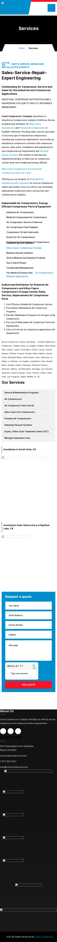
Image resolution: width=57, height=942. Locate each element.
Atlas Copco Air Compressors (19, 412)
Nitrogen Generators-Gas (17, 438)
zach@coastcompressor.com (14, 767)
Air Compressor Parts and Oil (19, 405)
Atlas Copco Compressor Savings (24, 248)
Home (22, 48)
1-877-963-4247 (8, 761)
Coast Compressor (44, 937)
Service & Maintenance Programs (21, 392)
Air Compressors (13, 399)
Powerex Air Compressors (32, 128)
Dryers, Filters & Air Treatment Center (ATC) (26, 431)
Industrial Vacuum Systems (18, 425)
